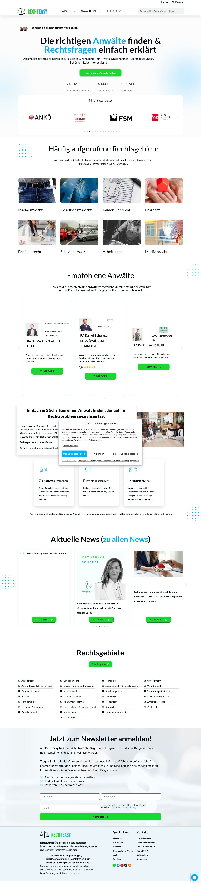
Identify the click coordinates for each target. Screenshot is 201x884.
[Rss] (129, 865)
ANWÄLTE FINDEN (91, 11)
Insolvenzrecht (30, 210)
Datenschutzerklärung (124, 807)
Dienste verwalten (70, 446)
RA (29, 341)
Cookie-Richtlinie (69, 460)
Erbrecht (152, 210)
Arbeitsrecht (113, 251)
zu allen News (125, 539)
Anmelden (100, 816)
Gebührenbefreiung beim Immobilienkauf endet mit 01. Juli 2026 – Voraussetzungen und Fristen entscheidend (158, 596)
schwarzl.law (104, 326)
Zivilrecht (30, 361)
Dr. (34, 341)
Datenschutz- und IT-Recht (144, 354)
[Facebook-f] (114, 865)
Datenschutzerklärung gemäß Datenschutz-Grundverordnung (103, 460)
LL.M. (31, 346)
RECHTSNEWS (113, 11)
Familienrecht (29, 251)
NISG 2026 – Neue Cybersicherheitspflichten (43, 553)
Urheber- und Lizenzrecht (49, 358)
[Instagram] (126, 865)
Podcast (165, 2)
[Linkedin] (118, 865)
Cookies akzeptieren (74, 453)
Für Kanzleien (178, 2)
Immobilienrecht (116, 210)
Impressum (134, 460)
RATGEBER (66, 11)
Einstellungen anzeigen (125, 453)
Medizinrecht (156, 251)
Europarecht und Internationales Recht (96, 354)
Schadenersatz (72, 251)
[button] (23, 118)
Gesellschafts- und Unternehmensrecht (96, 358)
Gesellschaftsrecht (76, 210)
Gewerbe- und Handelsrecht (38, 355)
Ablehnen (99, 453)
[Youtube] (122, 865)
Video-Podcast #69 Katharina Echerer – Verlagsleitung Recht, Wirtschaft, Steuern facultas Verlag (99, 608)
